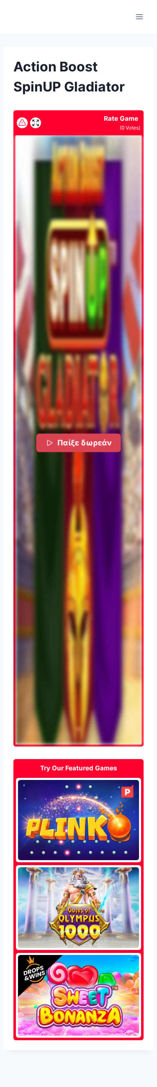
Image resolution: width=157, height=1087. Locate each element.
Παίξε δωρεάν (85, 442)
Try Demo (78, 819)
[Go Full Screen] (35, 122)
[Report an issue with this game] (22, 122)
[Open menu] (139, 16)
